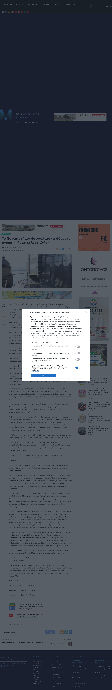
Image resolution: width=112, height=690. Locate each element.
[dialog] (56, 345)
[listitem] (56, 342)
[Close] (86, 312)
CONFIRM (43, 375)
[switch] (77, 347)
